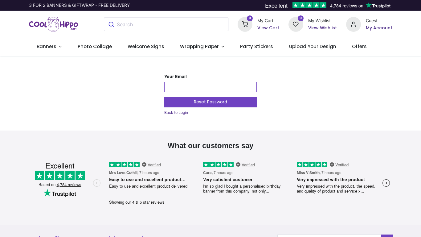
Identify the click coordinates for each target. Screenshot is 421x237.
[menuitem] (95, 46)
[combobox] (166, 24)
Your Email (175, 76)
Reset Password (210, 102)
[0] (245, 24)
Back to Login (176, 112)
